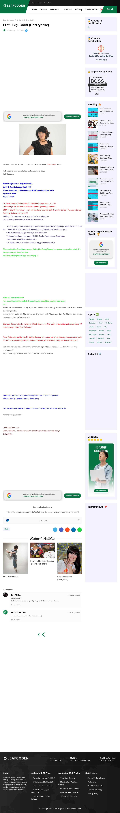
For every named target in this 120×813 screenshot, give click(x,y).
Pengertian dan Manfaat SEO (44, 778)
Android (91, 319)
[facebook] (101, 2)
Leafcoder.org (10, 30)
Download (92, 323)
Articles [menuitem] (43, 10)
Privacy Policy (93, 794)
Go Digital (109, 323)
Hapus (18, 605)
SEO (108, 334)
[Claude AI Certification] (89, 28)
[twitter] (106, 2)
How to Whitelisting (95, 790)
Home (33, 3)
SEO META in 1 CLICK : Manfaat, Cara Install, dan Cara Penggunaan (106, 192)
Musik (12, 20)
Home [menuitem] (34, 10)
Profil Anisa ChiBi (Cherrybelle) (64, 578)
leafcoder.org (97, 84)
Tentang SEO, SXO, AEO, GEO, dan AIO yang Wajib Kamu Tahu (107, 168)
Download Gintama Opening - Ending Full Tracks (42, 562)
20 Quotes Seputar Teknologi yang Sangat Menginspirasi (107, 133)
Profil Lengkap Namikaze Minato (106, 157)
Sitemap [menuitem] (78, 10)
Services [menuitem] (68, 10)
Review (101, 334)
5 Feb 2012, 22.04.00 (74, 612)
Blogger (99, 319)
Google (91, 327)
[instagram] (110, 2)
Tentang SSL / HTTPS (68, 796)
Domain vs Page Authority (69, 788)
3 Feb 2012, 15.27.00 (74, 595)
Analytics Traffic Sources (69, 792)
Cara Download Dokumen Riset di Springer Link (106, 110)
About (39, 3)
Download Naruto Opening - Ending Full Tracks (106, 122)
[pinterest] (115, 2)
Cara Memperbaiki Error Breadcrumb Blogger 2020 (106, 180)
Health (99, 327)
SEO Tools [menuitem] (54, 10)
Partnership (92, 782)
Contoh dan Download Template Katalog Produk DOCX (107, 145)
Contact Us (47, 3)
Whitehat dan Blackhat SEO (43, 782)
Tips (108, 338)
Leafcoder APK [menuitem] (92, 10)
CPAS (107, 319)
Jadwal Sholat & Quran (96, 778)
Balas (13, 605)
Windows (108, 342)
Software (92, 338)
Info (105, 327)
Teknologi (101, 338)
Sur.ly (102, 90)
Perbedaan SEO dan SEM (42, 786)
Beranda (6, 20)
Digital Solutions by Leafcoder (69, 809)
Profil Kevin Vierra (10, 576)
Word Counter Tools (95, 786)
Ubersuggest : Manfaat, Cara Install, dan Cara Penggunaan (106, 203)
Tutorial (91, 342)
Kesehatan (92, 331)
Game (101, 323)
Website (99, 342)
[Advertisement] (42, 52)
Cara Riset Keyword (67, 778)
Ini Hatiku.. (16, 595)
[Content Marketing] (101, 61)
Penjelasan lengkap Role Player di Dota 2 (107, 215)
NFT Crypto (92, 334)
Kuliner (101, 331)
